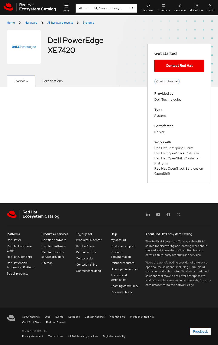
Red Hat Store (85, 246)
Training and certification (119, 277)
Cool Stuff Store (31, 322)
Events (59, 316)
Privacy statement (32, 336)
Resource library (121, 292)
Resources (180, 10)
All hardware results (60, 22)
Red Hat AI (14, 240)
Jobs (47, 316)
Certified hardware (54, 240)
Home (11, 22)
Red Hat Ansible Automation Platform (20, 265)
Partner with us (86, 252)
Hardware (31, 22)
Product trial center (89, 240)
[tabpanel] (63, 97)
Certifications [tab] (52, 81)
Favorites (148, 10)
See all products (17, 273)
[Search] (132, 8)
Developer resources (124, 269)
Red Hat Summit (55, 322)
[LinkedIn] (148, 216)
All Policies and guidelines (83, 336)
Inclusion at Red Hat (142, 316)
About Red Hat (31, 316)
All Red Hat (196, 10)
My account (118, 240)
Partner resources (122, 263)
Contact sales (85, 258)
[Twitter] (178, 216)
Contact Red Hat (179, 65)
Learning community (124, 286)
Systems (88, 22)
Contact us (163, 10)
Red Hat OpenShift (19, 257)
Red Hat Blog (117, 316)
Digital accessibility (114, 336)
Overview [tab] (21, 81)
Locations (74, 316)
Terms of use (55, 336)
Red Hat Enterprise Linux (19, 248)
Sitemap (47, 263)
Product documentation (121, 254)
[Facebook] (168, 216)
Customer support (123, 246)
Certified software (53, 246)
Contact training (86, 264)
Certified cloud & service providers (53, 254)
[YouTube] (158, 216)
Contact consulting (88, 271)
